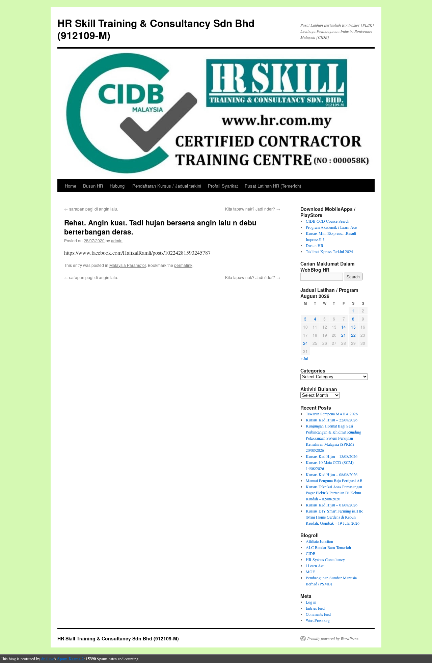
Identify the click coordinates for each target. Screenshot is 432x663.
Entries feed (315, 608)
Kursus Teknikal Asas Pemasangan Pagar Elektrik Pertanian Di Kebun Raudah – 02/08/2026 (334, 492)
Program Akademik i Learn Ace (331, 227)
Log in (311, 602)
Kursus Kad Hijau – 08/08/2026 (331, 474)
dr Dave (47, 658)
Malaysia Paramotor (127, 265)
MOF (310, 571)
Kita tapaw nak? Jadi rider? (252, 209)
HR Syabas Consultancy (325, 559)
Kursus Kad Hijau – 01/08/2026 (331, 504)
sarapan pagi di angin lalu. (91, 209)
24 (305, 343)
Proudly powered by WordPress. (333, 638)
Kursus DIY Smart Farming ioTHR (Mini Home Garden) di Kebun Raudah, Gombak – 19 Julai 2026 (334, 517)
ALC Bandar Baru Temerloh (328, 547)
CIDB (311, 553)
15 (353, 327)
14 (343, 327)
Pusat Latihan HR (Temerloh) (273, 186)
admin (117, 240)
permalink (183, 265)
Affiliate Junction (319, 541)
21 (343, 335)
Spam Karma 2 (70, 659)
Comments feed (318, 614)
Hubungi (118, 186)
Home (70, 186)
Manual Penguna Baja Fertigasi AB (334, 480)
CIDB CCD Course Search (327, 221)
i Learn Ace (315, 565)
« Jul (304, 358)
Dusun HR (93, 186)
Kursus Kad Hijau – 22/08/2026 (331, 419)
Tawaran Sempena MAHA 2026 (332, 413)
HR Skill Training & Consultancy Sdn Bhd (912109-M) (155, 29)
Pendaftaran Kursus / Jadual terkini (166, 186)
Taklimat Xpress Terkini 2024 (329, 251)
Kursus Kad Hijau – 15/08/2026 (331, 456)
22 (353, 335)
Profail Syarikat (223, 186)
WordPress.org (318, 620)
